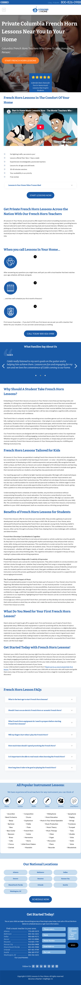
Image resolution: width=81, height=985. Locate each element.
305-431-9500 (33, 947)
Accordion (11, 814)
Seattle (65, 885)
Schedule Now (40, 899)
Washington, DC (15, 891)
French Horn (28, 831)
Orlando (40, 885)
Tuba (72, 831)
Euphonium (28, 820)
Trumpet (72, 827)
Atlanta (15, 872)
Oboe (52, 834)
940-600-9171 (33, 936)
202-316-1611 (33, 934)
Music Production (51, 824)
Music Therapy (51, 831)
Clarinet (11, 847)
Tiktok (52, 966)
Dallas (65, 872)
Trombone (72, 824)
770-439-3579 (33, 931)
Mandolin (28, 847)
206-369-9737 (33, 952)
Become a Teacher (35, 979)
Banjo (11, 820)
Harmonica (29, 837)
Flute (29, 827)
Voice (47, 806)
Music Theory (52, 827)
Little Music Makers (29, 844)
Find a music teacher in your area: (21, 928)
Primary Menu (4, 9)
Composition (28, 814)
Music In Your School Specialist (51, 820)
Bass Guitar (11, 831)
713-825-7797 (33, 942)
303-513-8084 (33, 939)
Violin (34, 806)
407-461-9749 (33, 950)
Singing (71, 817)
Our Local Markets (21, 957)
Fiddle (28, 824)
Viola (72, 837)
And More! (74, 806)
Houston (40, 879)
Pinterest (49, 966)
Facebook (33, 966)
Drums (60, 806)
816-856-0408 (33, 944)
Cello (11, 841)
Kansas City (65, 879)
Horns (28, 841)
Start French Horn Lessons (20, 60)
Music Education (52, 817)
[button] (36, 375)
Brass (11, 837)
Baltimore (40, 872)
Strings (71, 820)
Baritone (11, 824)
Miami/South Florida (15, 885)
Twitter (37, 966)
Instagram (56, 966)
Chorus (11, 844)
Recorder (51, 847)
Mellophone (51, 814)
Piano (7, 806)
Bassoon (11, 834)
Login (4, 2)
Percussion (52, 841)
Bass (11, 827)
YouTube (45, 966)
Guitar (20, 806)
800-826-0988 (71, 2)
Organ (51, 837)
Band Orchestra (11, 817)
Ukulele (72, 834)
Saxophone (72, 814)
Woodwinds (71, 847)
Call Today (40, 333)
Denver (15, 879)
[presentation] (4, 366)
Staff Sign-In (48, 979)
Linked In (41, 966)
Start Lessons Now (40, 195)
